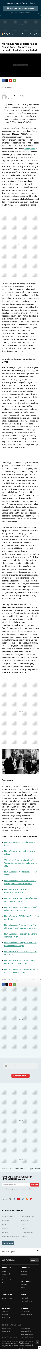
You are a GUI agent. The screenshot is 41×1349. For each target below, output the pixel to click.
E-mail (14, 80)
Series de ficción (7, 1216)
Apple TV (5, 1228)
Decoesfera (5, 1314)
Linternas (24, 1236)
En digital (28, 980)
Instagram (22, 1198)
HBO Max (5, 1232)
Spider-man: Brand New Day (11, 1236)
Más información (17, 1347)
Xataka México (6, 1328)
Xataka (4, 1271)
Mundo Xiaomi (6, 1283)
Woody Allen (29, 148)
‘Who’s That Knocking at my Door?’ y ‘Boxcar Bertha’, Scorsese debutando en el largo (21, 863)
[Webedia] (8, 1261)
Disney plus (5, 1220)
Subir (33, 1260)
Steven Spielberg (34, 34)
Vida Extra (24, 1274)
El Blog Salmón (25, 1311)
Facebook (3, 80)
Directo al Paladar (7, 1298)
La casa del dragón (27, 1232)
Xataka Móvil (6, 1274)
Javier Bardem (23, 34)
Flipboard (10, 80)
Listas (23, 1224)
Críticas (35, 980)
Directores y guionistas (16, 980)
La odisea (24, 1228)
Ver (21, 1076)
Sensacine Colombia (27, 1334)
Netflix (4, 1224)
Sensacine (24, 1284)
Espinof (23, 1287)
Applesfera (5, 1277)
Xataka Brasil (6, 1331)
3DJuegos (24, 1271)
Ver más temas (8, 1243)
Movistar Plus (25, 1220)
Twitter (6, 80)
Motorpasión (24, 1298)
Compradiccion (6, 1317)
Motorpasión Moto (26, 1301)
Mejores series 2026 (20, 1169)
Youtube (18, 1198)
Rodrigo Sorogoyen (10, 34)
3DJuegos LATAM (25, 1328)
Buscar (38, 1252)
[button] (16, 96)
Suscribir (34, 1184)
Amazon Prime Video (27, 1216)
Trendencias (5, 1311)
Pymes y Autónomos (27, 1314)
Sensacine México (26, 1331)
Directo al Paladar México (9, 1337)
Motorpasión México (27, 1337)
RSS (26, 1198)
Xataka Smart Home (8, 1280)
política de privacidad (26, 1189)
